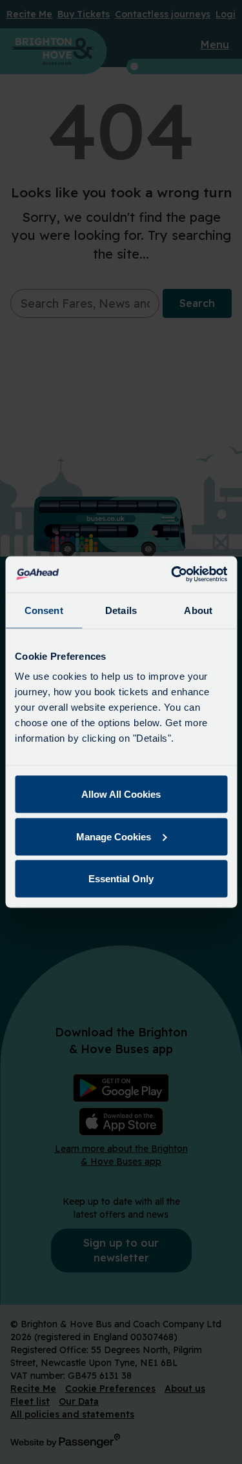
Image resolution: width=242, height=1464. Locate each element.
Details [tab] (121, 609)
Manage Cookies (113, 836)
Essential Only (121, 878)
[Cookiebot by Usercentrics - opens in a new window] (172, 574)
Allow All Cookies (121, 794)
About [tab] (198, 609)
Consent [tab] (44, 609)
